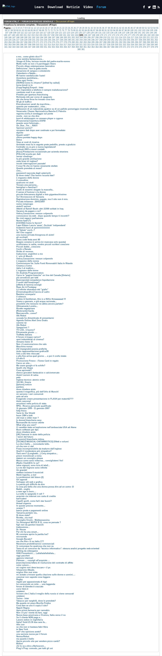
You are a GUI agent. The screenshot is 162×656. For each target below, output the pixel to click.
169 (97, 35)
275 (53, 42)
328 (108, 44)
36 (103, 28)
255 (128, 40)
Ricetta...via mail (24, 517)
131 (100, 33)
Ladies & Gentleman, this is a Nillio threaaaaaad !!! (41, 299)
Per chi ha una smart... (27, 532)
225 (10, 40)
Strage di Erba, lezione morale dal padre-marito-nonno (43, 61)
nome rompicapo (24, 204)
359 (77, 47)
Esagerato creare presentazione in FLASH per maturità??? (44, 399)
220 (144, 37)
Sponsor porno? (24, 128)
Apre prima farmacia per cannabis (33, 610)
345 (21, 47)
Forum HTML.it (11, 21)
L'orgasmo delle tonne (27, 270)
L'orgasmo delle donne (27, 178)
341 (6, 47)
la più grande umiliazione (28, 159)
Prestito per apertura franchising (32, 94)
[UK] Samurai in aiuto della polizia (33, 434)
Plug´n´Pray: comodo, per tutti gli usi (34, 648)
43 (123, 28)
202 (73, 37)
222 (152, 37)
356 (65, 47)
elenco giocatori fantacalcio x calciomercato (37, 372)
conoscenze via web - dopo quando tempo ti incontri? (42, 216)
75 (60, 30)
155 (41, 35)
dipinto (19, 132)
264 (10, 42)
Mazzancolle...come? (26, 313)
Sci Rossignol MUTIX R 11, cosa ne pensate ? (38, 522)
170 (101, 35)
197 (53, 37)
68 (40, 30)
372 (128, 47)
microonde (21, 536)
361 (85, 47)
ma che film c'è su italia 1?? (30, 541)
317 (65, 44)
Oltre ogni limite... (25, 80)
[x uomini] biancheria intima (30, 439)
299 (148, 42)
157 (48, 35)
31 (89, 28)
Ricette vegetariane (25, 308)
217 (132, 37)
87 (94, 30)
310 (37, 44)
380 (79, 49)
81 (77, 30)
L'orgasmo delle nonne (27, 261)
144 (151, 33)
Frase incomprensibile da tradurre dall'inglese (39, 449)
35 (100, 28)
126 (80, 33)
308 (29, 44)
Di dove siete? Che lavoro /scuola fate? (35, 175)
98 (126, 30)
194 (41, 37)
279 (69, 42)
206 (89, 37)
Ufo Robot (21, 315)
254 (124, 40)
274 (49, 42)
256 (132, 40)
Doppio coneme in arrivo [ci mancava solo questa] (41, 242)
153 (33, 35)
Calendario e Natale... (26, 73)
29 (83, 28)
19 (55, 28)
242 (77, 40)
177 (129, 35)
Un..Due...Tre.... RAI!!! (26, 125)
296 (136, 42)
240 (69, 40)
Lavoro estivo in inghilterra (29, 620)
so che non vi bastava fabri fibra (32, 627)
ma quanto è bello (25, 639)
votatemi (20, 591)
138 (127, 33)
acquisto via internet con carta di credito (36, 496)
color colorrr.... (23, 565)
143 (147, 33)
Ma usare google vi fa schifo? (30, 365)
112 (26, 33)
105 (151, 30)
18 (52, 28)
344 (17, 47)
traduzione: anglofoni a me (29, 254)
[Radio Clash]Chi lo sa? (27, 463)
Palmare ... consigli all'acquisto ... (33, 560)
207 (93, 37)
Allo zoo (20, 624)
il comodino (22, 180)
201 (69, 37)
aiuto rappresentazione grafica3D (32, 351)
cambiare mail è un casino (29, 92)
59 (14, 30)
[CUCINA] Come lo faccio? (29, 223)
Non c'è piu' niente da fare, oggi (31, 612)
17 (49, 28)
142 (143, 33)
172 (109, 35)
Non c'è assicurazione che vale (31, 344)
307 (25, 44)
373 (132, 47)
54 (154, 28)
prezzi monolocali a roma (28, 456)
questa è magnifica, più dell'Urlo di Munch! (37, 391)
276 (57, 42)
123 (68, 33)
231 (33, 40)
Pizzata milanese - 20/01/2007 (30, 201)
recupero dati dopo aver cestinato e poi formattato (40, 130)
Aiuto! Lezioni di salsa (27, 375)
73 (54, 30)
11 (32, 28)
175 (121, 35)
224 (6, 40)
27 (77, 28)
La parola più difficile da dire (30, 484)
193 (37, 37)
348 (33, 47)
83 (83, 30)
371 (124, 47)
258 (140, 40)
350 (41, 47)
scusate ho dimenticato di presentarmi (35, 318)
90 (103, 30)
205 (85, 37)
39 (112, 28)
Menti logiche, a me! (26, 475)
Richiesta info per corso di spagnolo (34, 97)
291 (116, 42)
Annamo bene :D (24, 342)
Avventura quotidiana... (27, 78)
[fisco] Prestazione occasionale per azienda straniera (42, 151)
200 (65, 37)
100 (132, 30)
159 (56, 35)
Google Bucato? (24, 539)
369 (116, 47)
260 (148, 40)
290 (112, 42)
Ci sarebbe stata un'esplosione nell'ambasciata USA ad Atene (46, 427)
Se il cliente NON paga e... (29, 617)
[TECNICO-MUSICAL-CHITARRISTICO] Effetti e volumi (42, 441)
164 (76, 35)
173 (113, 35)
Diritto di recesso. (25, 251)
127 (84, 33)
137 (123, 33)
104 (147, 30)
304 (14, 44)
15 (43, 28)
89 (100, 30)
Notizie (73, 7)
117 (45, 33)
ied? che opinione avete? (28, 631)
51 (146, 28)
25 (72, 28)
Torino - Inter (22, 598)
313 (49, 44)
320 (77, 44)
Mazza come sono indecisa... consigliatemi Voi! (39, 460)
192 (33, 37)
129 (92, 33)
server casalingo (24, 156)
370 (120, 47)
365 (101, 47)
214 (120, 37)
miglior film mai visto (26, 572)
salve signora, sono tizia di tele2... (33, 465)
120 (56, 33)
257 (136, 40)
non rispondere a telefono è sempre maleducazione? (42, 90)
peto (18, 377)
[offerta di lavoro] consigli (29, 285)
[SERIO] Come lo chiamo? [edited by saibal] (37, 83)
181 (145, 35)
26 (75, 28)
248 (101, 40)
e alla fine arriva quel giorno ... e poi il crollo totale (41, 356)
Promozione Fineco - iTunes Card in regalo (37, 361)
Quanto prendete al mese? (29, 168)
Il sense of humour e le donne (31, 192)
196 (49, 37)
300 (152, 42)
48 (137, 28)
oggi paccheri (23, 555)
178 (133, 35)
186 (10, 37)
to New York (22, 629)
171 (105, 35)
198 (57, 37)
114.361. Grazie (23, 382)
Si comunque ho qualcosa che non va (34, 546)
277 (61, 42)
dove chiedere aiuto (26, 389)
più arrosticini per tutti (27, 277)
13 (38, 28)
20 (57, 28)
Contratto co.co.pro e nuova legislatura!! (36, 147)
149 (17, 35)
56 (6, 30)
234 (45, 40)
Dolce (19, 140)
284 (89, 42)
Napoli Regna (22, 608)
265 (14, 42)
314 (53, 44)
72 (51, 30)
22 (63, 28)
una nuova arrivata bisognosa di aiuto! (35, 235)
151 (25, 35)
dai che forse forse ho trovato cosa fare (35, 99)
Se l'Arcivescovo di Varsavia (30, 197)
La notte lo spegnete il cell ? (30, 494)
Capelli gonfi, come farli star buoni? (34, 501)
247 (97, 40)
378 (152, 47)
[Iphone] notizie (24, 384)
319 (73, 44)
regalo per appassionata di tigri (31, 582)
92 (108, 30)
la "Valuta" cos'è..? (25, 230)
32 (92, 28)
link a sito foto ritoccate (27, 353)
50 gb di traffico (24, 102)
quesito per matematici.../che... (31, 106)
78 (69, 30)
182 (149, 35)
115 (37, 33)
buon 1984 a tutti (24, 415)
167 (89, 35)
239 (65, 40)
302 (6, 44)
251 (112, 40)
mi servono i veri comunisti (29, 394)
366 (104, 47)
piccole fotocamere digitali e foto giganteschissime (41, 194)
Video (88, 7)
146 (5, 35)
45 (129, 28)
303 (10, 44)
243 (81, 40)
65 (32, 30)
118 (48, 33)
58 (12, 30)
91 (106, 30)
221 (148, 37)
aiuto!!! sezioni (23, 206)
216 (128, 37)
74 (57, 30)
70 (46, 30)
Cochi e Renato (23, 249)
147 (9, 35)
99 (128, 30)
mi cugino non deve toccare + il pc (33, 567)
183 (153, 35)
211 (108, 37)
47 (134, 28)
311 (41, 44)
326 (100, 44)
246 (93, 40)
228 (21, 40)
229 (25, 40)
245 (89, 40)
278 (65, 42)
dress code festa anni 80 (28, 239)
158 (52, 35)
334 (132, 44)
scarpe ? (20, 508)
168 (93, 35)
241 (73, 40)
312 (45, 44)
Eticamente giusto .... (26, 332)
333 (128, 44)
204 (81, 37)
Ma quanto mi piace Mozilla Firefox (33, 603)
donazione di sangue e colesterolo (33, 71)
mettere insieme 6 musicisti (29, 472)
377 (148, 47)
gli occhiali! (22, 237)
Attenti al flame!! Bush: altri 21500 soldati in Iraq (39, 209)
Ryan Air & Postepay (26, 287)
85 (88, 30)
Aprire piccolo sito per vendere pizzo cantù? (38, 641)
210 (104, 37)
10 (29, 28)
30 (86, 28)
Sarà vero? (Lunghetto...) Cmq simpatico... (37, 453)
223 (156, 37)
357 (69, 47)
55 (157, 28)
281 (77, 42)
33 (94, 28)
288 (104, 42)
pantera (20, 387)
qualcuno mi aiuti (25, 182)
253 (120, 40)
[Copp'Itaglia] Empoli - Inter (29, 87)
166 (85, 35)
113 (29, 33)
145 (155, 33)
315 (57, 44)
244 (85, 40)
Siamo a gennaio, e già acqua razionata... (36, 301)
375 (140, 47)
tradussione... (23, 527)
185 (6, 37)
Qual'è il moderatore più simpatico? (34, 451)
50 (143, 28)
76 (63, 30)
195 (45, 37)
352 (49, 47)
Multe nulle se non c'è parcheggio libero (36, 64)
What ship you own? (26, 425)
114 (33, 33)
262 (156, 40)
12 (35, 28)
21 (60, 28)
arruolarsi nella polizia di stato (31, 403)
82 (80, 30)
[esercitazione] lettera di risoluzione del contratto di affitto (44, 563)
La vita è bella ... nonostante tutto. (33, 444)
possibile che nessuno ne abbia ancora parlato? (39, 304)
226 (14, 40)
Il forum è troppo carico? (28, 337)
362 (89, 47)
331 (120, 44)
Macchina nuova (24, 346)
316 (61, 44)
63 (26, 30)
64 (29, 30)
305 (17, 44)
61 (20, 30)
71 (49, 30)
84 (86, 30)
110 (18, 33)
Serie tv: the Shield (25, 413)
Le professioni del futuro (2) (30, 477)
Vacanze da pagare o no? (28, 211)
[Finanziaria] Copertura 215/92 (31, 121)
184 (157, 35)
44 (126, 28)
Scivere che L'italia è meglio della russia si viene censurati (45, 593)
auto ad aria (22, 396)
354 (57, 47)
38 (109, 28)
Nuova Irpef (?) (23, 220)
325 (96, 44)
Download (55, 7)
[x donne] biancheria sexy (28, 420)
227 (17, 40)
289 (108, 42)
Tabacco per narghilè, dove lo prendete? (36, 601)
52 (149, 28)
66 (34, 30)
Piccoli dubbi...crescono (28, 247)
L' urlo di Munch (24, 256)
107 (6, 33)
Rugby (19, 579)
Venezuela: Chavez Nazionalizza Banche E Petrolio (41, 111)
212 (112, 37)
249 (104, 40)
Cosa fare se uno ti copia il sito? (32, 605)
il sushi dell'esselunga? (28, 282)
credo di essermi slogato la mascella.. (35, 190)
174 (117, 35)
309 (33, 44)
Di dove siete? (23, 515)
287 (101, 42)
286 (97, 42)
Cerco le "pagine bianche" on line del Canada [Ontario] (43, 275)
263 (6, 42)
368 (112, 47)
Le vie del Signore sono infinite (31, 468)
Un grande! (21, 470)
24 (69, 28)
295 (132, 42)
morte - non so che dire (27, 116)
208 (97, 37)
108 (10, 33)
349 (37, 47)
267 (21, 42)
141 (139, 33)
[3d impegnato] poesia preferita (31, 349)
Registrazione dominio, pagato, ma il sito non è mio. (42, 199)
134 (111, 33)
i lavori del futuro (24, 437)
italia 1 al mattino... (25, 268)
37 (106, 28)
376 (144, 47)
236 (53, 40)
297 (140, 42)
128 (88, 33)
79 (71, 30)
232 (37, 40)
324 (92, 44)
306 (21, 44)
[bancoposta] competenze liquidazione (35, 280)
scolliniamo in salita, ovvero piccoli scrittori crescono (42, 244)
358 (73, 47)
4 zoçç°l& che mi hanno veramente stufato (37, 166)
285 (93, 42)
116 (41, 33)
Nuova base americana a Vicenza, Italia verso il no (41, 615)
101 (135, 30)
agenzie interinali (24, 558)
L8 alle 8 (20, 358)
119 (52, 33)
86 (91, 30)
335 (136, 44)
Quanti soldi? (23, 135)
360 (81, 47)
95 (117, 30)
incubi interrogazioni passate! (31, 163)
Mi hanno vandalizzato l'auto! (30, 75)
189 (21, 37)
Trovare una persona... (27, 185)
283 (85, 42)
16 (46, 28)
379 (156, 47)
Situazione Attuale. (25, 570)
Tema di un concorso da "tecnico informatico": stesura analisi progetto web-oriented (57, 548)
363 (93, 47)
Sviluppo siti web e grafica (29, 482)
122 (64, 33)
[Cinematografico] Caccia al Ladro (33, 292)
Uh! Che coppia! (24, 232)
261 (152, 40)
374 (136, 47)
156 (45, 35)
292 (120, 42)
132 (104, 33)
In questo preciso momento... (30, 506)
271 (37, 42)
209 (101, 37)
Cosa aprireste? (24, 370)
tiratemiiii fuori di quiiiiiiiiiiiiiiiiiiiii (33, 228)
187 (14, 37)
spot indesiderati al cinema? (30, 339)
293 (124, 42)
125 (76, 33)
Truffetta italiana (24, 334)
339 (152, 44)
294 (128, 42)
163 (72, 35)
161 (64, 35)
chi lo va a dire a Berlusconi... (31, 646)
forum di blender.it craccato (29, 586)
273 (45, 42)
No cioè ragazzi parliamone (29, 218)
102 (139, 30)
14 (40, 28)
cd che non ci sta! (25, 446)
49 (140, 28)
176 (125, 35)
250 (108, 40)
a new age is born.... (26, 491)
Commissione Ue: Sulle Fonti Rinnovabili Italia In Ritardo (44, 263)
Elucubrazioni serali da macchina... (33, 104)
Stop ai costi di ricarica (27, 142)
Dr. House (21, 529)
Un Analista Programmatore (30, 273)
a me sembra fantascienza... (30, 59)
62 (23, 30)
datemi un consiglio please (29, 458)
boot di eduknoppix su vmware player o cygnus (39, 118)
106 (155, 30)
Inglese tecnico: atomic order (30, 380)
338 (148, 44)
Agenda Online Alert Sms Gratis (32, 320)
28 (80, 28)
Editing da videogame (27, 551)
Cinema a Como (24, 266)
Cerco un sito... (23, 363)
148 (13, 35)
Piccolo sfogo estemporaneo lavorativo (35, 66)
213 (116, 37)
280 (73, 42)
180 (141, 35)
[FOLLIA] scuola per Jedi (28, 154)
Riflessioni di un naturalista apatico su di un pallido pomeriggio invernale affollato (56, 109)
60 (17, 30)
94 (114, 30)
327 (104, 44)
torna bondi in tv (24, 85)
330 (116, 44)
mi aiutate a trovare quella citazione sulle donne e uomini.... (45, 574)
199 (61, 37)
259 (144, 40)
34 (97, 28)
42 (120, 28)
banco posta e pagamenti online (32, 510)
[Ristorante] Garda (25, 311)
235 (49, 40)
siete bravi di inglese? (27, 161)
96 (120, 30)
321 (81, 44)
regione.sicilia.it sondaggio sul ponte (34, 113)
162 (68, 35)
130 (96, 33)
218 (136, 37)
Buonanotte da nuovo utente (30, 422)
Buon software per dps (27, 430)
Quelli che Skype (24, 368)
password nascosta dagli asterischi (33, 173)
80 (74, 30)
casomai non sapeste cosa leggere (33, 577)
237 (57, 40)
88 (97, 30)
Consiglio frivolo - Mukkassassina (33, 520)
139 (131, 33)
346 (25, 47)
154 (37, 35)
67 (37, 30)
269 (29, 42)
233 (41, 40)
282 (81, 42)
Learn (39, 7)
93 (111, 30)
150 (21, 35)
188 (17, 37)
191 (29, 37)
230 (29, 40)
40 (114, 28)
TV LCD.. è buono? (25, 330)
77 (66, 30)
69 (43, 30)
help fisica (21, 411)
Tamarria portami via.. (27, 513)
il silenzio (21, 296)
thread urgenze (23, 503)
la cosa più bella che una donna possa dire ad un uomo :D (45, 487)
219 (140, 37)
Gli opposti (21, 479)
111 (22, 33)
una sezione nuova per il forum (31, 634)
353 (53, 47)
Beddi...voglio (23, 489)
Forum (101, 7)
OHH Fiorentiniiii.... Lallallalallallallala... (36, 553)
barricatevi (21, 498)
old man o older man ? (27, 418)
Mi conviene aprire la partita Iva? (32, 534)
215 (124, 37)
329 (112, 44)
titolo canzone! (23, 401)
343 (14, 47)
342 (10, 47)
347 (29, 47)
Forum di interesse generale (37, 21)
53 (151, 28)
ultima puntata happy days (29, 137)
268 (25, 42)
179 (137, 35)
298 (144, 42)
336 (140, 44)
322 (85, 44)
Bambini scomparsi (25, 294)
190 (25, 37)
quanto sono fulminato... (28, 123)
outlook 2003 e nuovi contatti (30, 149)
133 (107, 33)
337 (144, 44)
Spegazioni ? (22, 327)
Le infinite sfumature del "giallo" (32, 289)
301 (156, 42)
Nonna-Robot (22, 636)
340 (156, 44)
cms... (19, 171)
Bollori (19, 643)
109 (14, 33)
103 (143, 30)
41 (117, 28)
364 (97, 47)
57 (9, 30)
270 (33, 42)
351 (45, 47)
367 (108, 47)
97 (123, 30)
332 (124, 44)
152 (29, 35)
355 (61, 47)
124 (72, 33)
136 (119, 33)
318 (69, 44)
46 (132, 28)
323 (88, 44)
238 (61, 40)
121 (60, 33)
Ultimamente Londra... (27, 306)
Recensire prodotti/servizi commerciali (35, 544)
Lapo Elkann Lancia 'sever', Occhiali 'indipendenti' (41, 225)
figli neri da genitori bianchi (30, 525)
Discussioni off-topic (47, 25)
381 (83, 49)
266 (17, 42)
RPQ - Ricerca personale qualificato (33, 406)
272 (41, 42)
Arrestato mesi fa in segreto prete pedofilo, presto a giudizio (45, 144)
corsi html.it (22, 589)
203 (77, 37)
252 (116, 40)
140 (135, 33)
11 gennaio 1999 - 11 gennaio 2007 (33, 408)
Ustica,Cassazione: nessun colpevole (34, 213)
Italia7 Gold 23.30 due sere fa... (31, 622)
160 (60, 35)
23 (66, 28)
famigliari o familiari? (26, 187)
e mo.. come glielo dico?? (29, 56)
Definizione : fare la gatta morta (31, 68)
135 (115, 33)
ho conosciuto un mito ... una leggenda (35, 584)
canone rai (21, 323)
